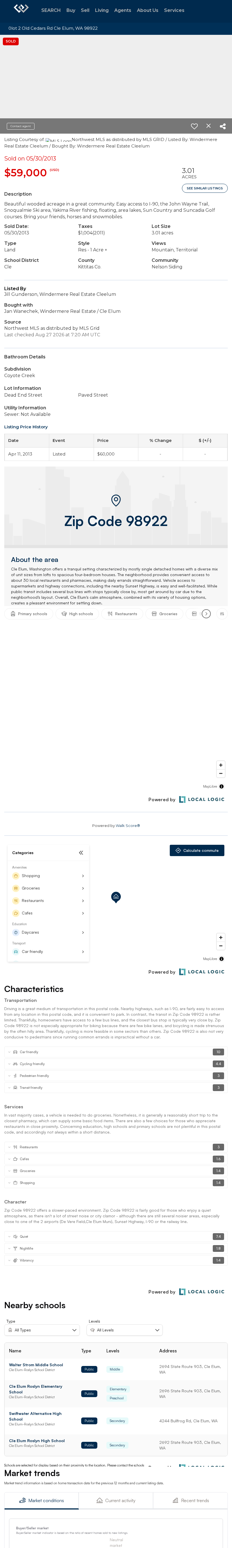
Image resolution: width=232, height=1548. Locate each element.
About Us (147, 10)
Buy (70, 10)
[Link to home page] (21, 11)
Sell (85, 10)
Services (174, 10)
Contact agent (20, 126)
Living (102, 10)
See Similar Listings (205, 188)
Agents (122, 10)
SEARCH (51, 10)
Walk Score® (128, 825)
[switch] (194, 126)
